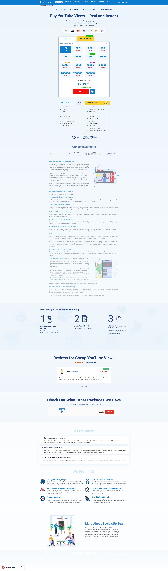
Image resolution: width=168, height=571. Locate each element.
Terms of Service (73, 559)
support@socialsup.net (123, 559)
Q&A (107, 1)
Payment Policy (97, 559)
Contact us (68, 3)
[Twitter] (123, 560)
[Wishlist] (123, 2)
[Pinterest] (125, 560)
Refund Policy (81, 559)
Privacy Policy (65, 559)
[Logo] (45, 2)
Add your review (84, 386)
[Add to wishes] (92, 91)
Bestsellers (68, 1)
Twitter (101, 1)
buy (81, 91)
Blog (106, 553)
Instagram (77, 1)
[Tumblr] (127, 560)
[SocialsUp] (47, 553)
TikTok (85, 1)
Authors (125, 553)
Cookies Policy (65, 560)
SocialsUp (42, 5)
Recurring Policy (89, 559)
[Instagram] (120, 560)
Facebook (93, 1)
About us (112, 553)
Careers (119, 553)
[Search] (119, 2)
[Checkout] (127, 2)
